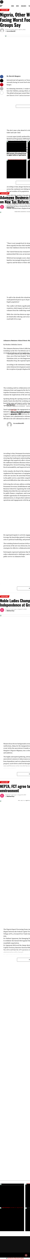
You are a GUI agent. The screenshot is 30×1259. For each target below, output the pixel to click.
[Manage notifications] (26, 1255)
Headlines (23, 6)
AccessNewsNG (11, 31)
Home (12, 6)
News (17, 6)
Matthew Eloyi (10, 207)
